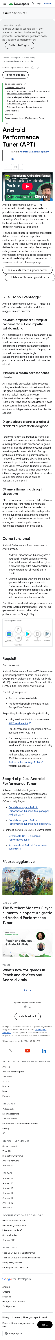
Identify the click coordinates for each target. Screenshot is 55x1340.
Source (5, 1081)
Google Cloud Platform (13, 1301)
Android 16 (7, 1183)
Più (28, 990)
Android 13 (7, 1198)
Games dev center (14, 13)
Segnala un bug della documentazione (21, 1257)
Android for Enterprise (13, 1071)
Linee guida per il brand (35, 1317)
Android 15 (7, 1188)
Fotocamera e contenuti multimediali (20, 1123)
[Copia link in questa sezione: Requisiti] (20, 659)
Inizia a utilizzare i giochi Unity (30, 277)
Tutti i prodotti (9, 1306)
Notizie (5, 1086)
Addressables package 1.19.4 (24, 762)
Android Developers (11, 57)
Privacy (5, 1128)
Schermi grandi (9, 1146)
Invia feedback (15, 74)
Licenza (16, 1317)
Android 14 (7, 1193)
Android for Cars (10, 1160)
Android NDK (8, 1240)
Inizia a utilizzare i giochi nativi (27, 270)
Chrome (6, 1291)
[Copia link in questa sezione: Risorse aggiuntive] (38, 862)
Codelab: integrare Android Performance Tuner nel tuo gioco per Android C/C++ (29, 811)
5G (4, 1133)
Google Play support (12, 1262)
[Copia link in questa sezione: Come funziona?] (34, 539)
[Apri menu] (5, 3)
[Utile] (32, 67)
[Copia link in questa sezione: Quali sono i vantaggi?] (44, 297)
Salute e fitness (9, 1118)
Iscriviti (45, 1324)
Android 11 (7, 1207)
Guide (30, 61)
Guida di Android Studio (14, 1220)
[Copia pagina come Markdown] (16, 167)
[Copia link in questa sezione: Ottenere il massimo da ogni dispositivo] (21, 494)
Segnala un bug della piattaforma (18, 1252)
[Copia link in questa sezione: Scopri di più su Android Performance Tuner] (40, 784)
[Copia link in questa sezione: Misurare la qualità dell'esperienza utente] (15, 377)
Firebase (6, 1296)
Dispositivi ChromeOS (12, 1155)
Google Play (29, 57)
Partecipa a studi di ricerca (15, 1267)
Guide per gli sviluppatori (14, 1225)
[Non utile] (37, 67)
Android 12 (7, 1202)
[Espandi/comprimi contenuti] (25, 84)
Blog (4, 1091)
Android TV (7, 1165)
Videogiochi (8, 1108)
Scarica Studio (9, 1235)
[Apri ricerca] (33, 3)
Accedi (47, 3)
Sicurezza (7, 1076)
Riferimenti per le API (12, 1230)
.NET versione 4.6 (18, 723)
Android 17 (7, 1178)
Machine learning (10, 1113)
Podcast (6, 1096)
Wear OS (6, 1151)
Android (6, 1066)
